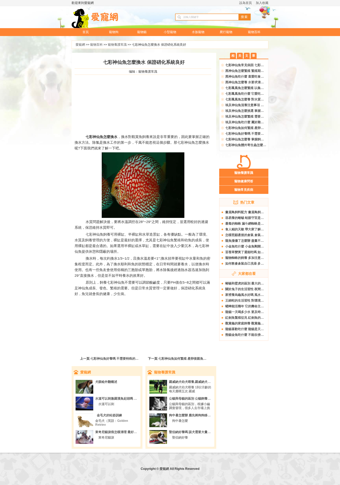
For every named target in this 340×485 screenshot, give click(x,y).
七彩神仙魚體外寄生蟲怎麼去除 (247, 145)
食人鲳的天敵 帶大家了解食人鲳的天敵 (252, 229)
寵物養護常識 (117, 44)
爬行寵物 (226, 32)
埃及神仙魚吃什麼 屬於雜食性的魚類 (250, 122)
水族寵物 (198, 32)
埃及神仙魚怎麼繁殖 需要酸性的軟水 (250, 116)
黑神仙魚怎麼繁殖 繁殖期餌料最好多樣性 (254, 70)
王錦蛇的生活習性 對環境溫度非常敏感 (252, 300)
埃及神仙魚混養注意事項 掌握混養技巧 (252, 105)
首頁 (85, 32)
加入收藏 (262, 3)
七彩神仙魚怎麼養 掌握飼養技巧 (247, 139)
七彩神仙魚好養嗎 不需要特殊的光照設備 (119, 358)
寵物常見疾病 (243, 189)
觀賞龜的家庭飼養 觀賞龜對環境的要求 (252, 323)
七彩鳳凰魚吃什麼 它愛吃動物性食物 (250, 93)
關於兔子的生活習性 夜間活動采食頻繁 (252, 289)
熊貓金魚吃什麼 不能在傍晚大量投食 (250, 334)
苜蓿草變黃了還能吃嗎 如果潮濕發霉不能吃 (255, 252)
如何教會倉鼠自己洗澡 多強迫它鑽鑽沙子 (254, 263)
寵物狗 (113, 32)
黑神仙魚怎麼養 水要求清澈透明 (247, 82)
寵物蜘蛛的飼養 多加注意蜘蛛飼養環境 (252, 257)
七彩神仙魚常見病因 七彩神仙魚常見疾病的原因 (258, 65)
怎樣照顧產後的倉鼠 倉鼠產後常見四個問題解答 (258, 235)
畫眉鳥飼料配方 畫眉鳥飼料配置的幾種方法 (255, 212)
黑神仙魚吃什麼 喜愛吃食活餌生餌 (249, 76)
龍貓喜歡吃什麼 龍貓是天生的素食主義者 (254, 329)
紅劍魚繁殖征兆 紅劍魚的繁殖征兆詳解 (252, 317)
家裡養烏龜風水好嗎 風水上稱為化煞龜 (252, 294)
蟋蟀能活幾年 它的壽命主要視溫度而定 (252, 306)
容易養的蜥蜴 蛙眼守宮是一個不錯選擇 (252, 217)
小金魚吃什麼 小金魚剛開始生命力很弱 (252, 246)
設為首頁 (245, 3)
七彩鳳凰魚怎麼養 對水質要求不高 (249, 99)
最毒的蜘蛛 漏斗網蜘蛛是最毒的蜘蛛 (250, 223)
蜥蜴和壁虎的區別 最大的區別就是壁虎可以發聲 (258, 283)
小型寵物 (170, 32)
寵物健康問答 (243, 181)
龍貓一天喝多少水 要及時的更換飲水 (250, 312)
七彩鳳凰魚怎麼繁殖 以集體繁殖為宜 (250, 88)
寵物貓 (142, 32)
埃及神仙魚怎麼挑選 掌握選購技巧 (249, 110)
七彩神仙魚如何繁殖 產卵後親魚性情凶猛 (187, 358)
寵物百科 (254, 32)
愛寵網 (80, 44)
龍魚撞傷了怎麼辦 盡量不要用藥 (247, 240)
